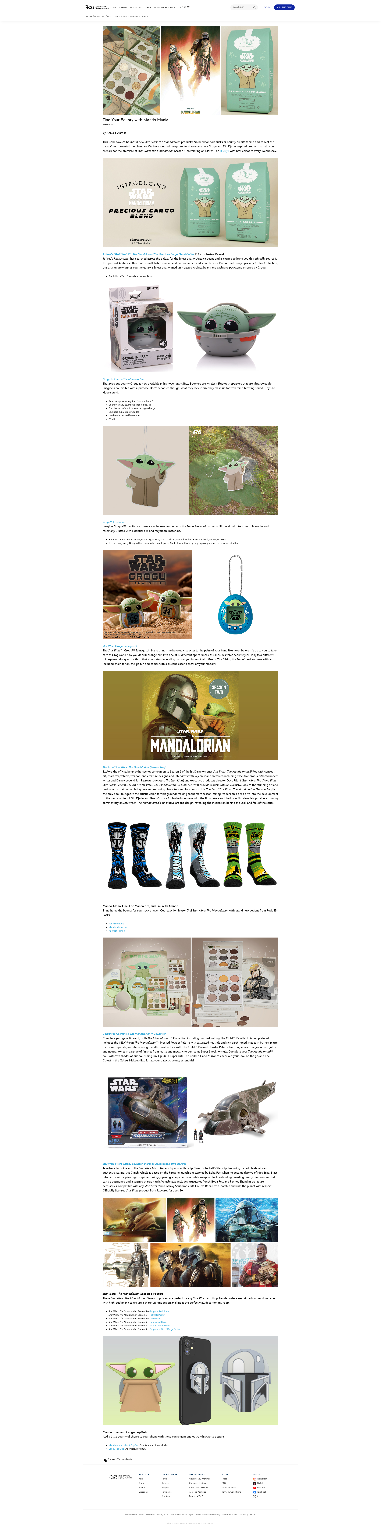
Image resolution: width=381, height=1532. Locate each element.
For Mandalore (116, 923)
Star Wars (112, 1459)
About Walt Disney (198, 1487)
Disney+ (224, 151)
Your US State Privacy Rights (181, 1514)
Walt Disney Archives (199, 1479)
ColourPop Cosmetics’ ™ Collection (134, 1033)
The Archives (197, 1474)
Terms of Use (150, 1514)
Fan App (165, 1496)
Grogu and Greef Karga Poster (164, 1329)
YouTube (261, 1487)
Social (257, 1474)
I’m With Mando (117, 930)
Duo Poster (155, 1318)
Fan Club (144, 1474)
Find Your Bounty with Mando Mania (127, 16)
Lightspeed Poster (158, 1322)
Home (89, 16)
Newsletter (166, 1492)
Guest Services (229, 1487)
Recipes (165, 1487)
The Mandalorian (125, 1459)
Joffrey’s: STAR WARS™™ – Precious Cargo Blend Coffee (148, 254)
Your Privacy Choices (247, 1514)
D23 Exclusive (169, 1474)
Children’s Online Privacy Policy (207, 1514)
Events (123, 7)
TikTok (260, 1483)
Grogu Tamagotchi (120, 646)
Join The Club (284, 7)
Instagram (262, 1479)
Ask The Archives (197, 1492)
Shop (148, 7)
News (164, 1479)
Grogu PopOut (116, 1449)
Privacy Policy (162, 1514)
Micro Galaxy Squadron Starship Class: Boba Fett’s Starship (144, 1163)
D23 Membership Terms (134, 1514)
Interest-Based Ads (229, 1514)
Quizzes (165, 1483)
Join (113, 7)
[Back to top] (375, 1523)
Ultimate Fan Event (165, 7)
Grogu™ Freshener (114, 522)
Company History (197, 1483)
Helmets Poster (157, 1315)
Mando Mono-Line (118, 927)
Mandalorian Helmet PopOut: (124, 1445)
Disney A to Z (196, 1496)
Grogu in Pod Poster (159, 1311)
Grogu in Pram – (123, 379)
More (225, 1474)
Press (224, 1479)
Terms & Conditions (231, 1492)
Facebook (261, 1492)
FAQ (224, 1483)
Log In (266, 7)
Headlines (99, 16)
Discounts (136, 7)
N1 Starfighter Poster (159, 1325)
